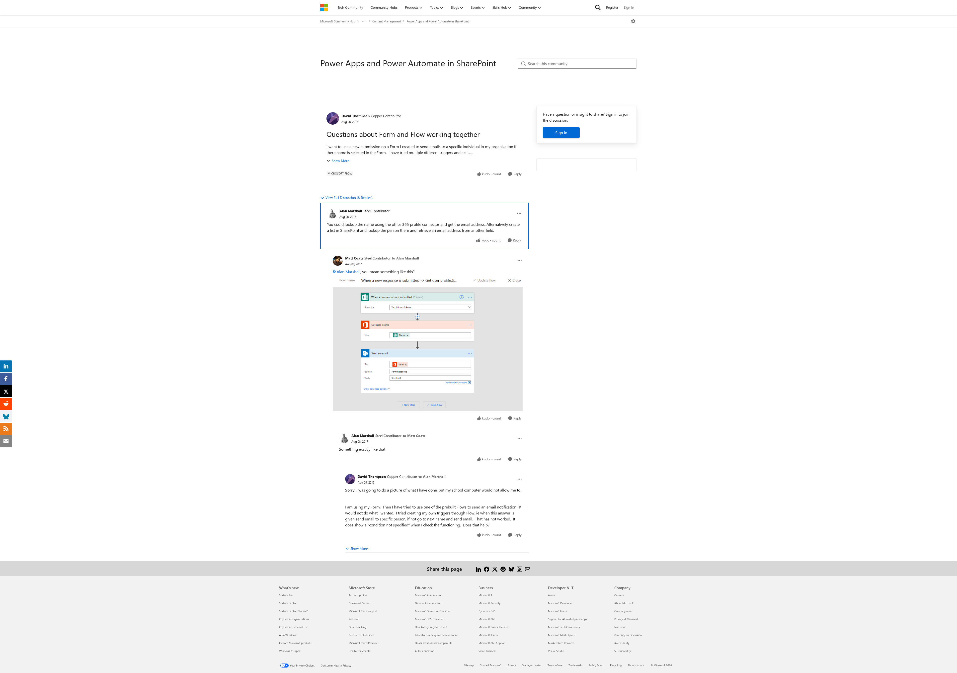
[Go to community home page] (324, 7)
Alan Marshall (350, 210)
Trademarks (575, 665)
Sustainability (622, 651)
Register (612, 7)
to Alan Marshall (405, 258)
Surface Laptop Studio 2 (293, 611)
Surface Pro (286, 595)
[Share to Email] (527, 568)
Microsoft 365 (486, 619)
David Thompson (355, 115)
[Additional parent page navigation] (364, 21)
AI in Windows (287, 635)
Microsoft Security (489, 603)
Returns (353, 619)
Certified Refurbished (361, 635)
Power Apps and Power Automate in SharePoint (437, 21)
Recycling (616, 665)
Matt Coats (354, 258)
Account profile (358, 595)
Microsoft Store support (363, 611)
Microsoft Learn (557, 611)
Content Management (386, 21)
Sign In (629, 7)
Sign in (561, 132)
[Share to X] (494, 568)
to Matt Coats (414, 435)
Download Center (359, 603)
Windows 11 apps (289, 651)
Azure (551, 595)
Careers (619, 595)
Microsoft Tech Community (564, 627)
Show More (340, 160)
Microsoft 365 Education (429, 619)
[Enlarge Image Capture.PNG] (428, 343)
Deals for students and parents (433, 643)
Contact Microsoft (490, 665)
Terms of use (555, 665)
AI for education (424, 651)
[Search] (598, 7)
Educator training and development (436, 635)
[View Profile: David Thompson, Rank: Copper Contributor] (332, 118)
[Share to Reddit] (503, 568)
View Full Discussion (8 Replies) (348, 197)
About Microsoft (624, 603)
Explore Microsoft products (295, 643)
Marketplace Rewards (561, 643)
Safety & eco (596, 665)
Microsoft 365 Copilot (491, 643)
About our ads (636, 665)
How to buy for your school (431, 627)
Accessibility (621, 643)
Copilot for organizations (294, 619)
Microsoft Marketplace (561, 635)
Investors (619, 627)
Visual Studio (556, 651)
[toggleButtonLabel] (633, 21)
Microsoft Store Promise (363, 643)
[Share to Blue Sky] (511, 568)
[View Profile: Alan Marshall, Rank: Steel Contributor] (332, 214)
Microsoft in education (428, 595)
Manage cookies (532, 665)
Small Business (487, 651)
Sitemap (469, 665)
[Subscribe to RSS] (519, 568)
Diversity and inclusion (628, 635)
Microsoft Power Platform (493, 627)
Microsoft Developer (560, 603)
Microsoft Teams (488, 635)
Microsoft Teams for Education (433, 611)
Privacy (511, 665)
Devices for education (428, 603)
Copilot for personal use (293, 627)
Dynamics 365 (486, 611)
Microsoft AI (485, 595)
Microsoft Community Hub (337, 21)
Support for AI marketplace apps (567, 619)
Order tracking (357, 627)
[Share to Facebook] (486, 568)
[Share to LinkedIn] (478, 568)
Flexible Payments (359, 651)
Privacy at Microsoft (626, 619)
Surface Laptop (288, 603)
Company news (623, 611)
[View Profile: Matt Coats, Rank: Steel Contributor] (338, 261)
